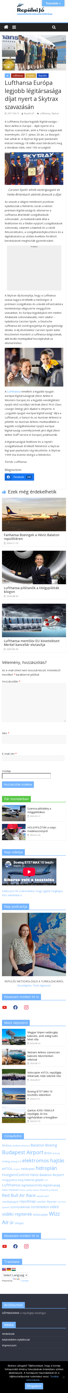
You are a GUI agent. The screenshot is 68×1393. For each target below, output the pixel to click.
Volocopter (40, 1214)
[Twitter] (4, 1007)
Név (5, 733)
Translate (24, 1281)
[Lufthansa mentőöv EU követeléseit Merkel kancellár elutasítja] (34, 606)
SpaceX (6, 1207)
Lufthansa (18, 75)
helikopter (28, 1169)
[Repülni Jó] (34, 4)
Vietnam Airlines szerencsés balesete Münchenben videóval (43, 1056)
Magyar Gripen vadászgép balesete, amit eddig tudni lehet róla (42, 1036)
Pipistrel (44, 1189)
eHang (6, 1161)
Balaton (37, 1145)
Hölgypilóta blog (13, 1180)
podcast (53, 1189)
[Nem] (63, 1377)
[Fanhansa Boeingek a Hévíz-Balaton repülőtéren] (34, 500)
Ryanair (52, 1201)
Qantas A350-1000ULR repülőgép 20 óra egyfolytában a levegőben (42, 1114)
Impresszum (9, 1345)
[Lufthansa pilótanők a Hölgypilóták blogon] (34, 553)
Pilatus (23, 1190)
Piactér (30, 75)
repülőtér (41, 1201)
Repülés (43, 75)
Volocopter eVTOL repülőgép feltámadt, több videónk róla (44, 1074)
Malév (5, 1189)
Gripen (16, 1169)
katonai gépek (34, 1180)
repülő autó (42, 1196)
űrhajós (19, 1223)
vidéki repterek (17, 1214)
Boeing (51, 1145)
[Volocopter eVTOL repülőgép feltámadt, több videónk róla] (14, 1071)
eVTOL (7, 1168)
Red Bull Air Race (19, 1195)
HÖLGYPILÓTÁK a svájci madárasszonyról (41, 829)
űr (12, 1222)
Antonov (25, 1145)
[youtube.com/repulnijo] (4, 1246)
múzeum (14, 1190)
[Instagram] (26, 1007)
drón (47, 1153)
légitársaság (51, 1185)
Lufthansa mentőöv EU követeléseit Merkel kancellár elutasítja (32, 643)
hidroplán (46, 1168)
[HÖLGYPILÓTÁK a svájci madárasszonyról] (14, 826)
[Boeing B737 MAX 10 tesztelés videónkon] (14, 1090)
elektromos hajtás (43, 1160)
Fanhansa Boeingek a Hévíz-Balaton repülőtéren (31, 537)
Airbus (7, 1145)
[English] (4, 1269)
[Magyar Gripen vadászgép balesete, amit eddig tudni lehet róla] (14, 1030)
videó (54, 1206)
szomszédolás (20, 1207)
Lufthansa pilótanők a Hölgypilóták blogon (31, 590)
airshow (16, 1145)
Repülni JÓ (29, 113)
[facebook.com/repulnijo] (15, 1246)
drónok (56, 1153)
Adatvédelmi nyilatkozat (16, 1339)
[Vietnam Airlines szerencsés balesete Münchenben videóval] (14, 1050)
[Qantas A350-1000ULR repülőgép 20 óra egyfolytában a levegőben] (14, 1108)
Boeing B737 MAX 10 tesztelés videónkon (39, 1093)
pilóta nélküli (32, 1190)
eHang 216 (16, 1161)
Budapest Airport (22, 1152)
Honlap (6, 771)
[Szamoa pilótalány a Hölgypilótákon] (14, 807)
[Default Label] (26, 1246)
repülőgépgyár (10, 1201)
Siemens (61, 1202)
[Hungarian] (13, 1269)
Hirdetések (8, 1334)
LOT (46, 1180)
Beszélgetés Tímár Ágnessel (34, 985)
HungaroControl (15, 1174)
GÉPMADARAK (10, 1313)
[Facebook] (15, 1007)
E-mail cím (9, 753)
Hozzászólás (11, 681)
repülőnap (27, 1201)
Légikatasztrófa (31, 1185)
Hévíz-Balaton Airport (47, 1175)
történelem (40, 1207)
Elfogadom (34, 1386)
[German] (9, 1269)
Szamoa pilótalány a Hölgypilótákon (39, 810)
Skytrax (55, 113)
